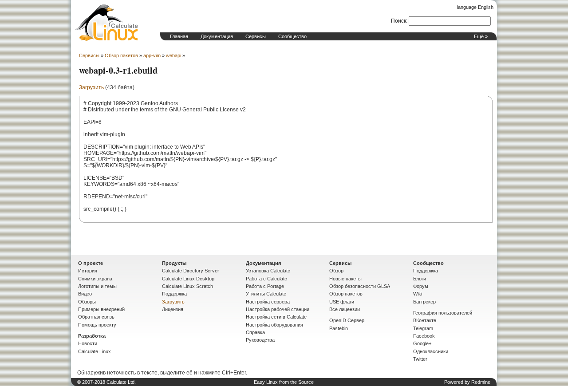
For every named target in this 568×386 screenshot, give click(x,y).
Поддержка (174, 293)
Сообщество (292, 36)
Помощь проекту (97, 324)
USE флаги (341, 301)
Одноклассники (430, 351)
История (87, 270)
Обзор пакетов (121, 55)
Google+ (422, 343)
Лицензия (172, 309)
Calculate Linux (94, 351)
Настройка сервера (268, 301)
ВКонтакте (424, 320)
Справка (255, 332)
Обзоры (87, 301)
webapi (173, 55)
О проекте (90, 263)
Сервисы (255, 36)
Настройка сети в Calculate (276, 316)
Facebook (424, 336)
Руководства (260, 340)
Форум (420, 286)
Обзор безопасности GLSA (359, 286)
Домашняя (106, 22)
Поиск (398, 21)
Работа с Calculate (266, 278)
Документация (217, 36)
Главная (179, 36)
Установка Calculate (268, 270)
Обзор (336, 270)
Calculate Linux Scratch (187, 286)
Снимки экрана (95, 278)
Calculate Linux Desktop (188, 278)
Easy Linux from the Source (284, 382)
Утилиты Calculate (266, 293)
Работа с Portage (265, 286)
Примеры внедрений (101, 309)
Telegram (423, 328)
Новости (87, 343)
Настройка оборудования (274, 324)
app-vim (152, 55)
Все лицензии (344, 309)
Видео (85, 293)
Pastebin (338, 328)
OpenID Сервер (346, 320)
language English (475, 7)
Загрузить (91, 87)
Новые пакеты (345, 278)
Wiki (417, 293)
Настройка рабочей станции (277, 309)
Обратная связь (96, 316)
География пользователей (442, 312)
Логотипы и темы (97, 286)
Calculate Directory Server (190, 270)
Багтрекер (424, 301)
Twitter (420, 359)
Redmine (480, 382)
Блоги (419, 278)
